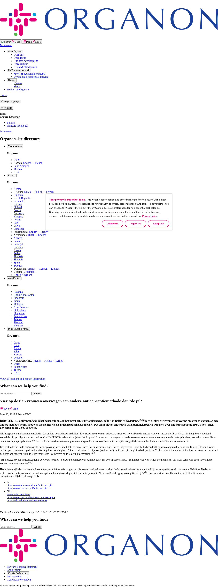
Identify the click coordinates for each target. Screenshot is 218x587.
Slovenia (18, 259)
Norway (18, 238)
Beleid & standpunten (25, 67)
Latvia (17, 225)
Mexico (18, 169)
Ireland (17, 219)
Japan (17, 300)
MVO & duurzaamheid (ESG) (30, 73)
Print (15, 408)
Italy (16, 222)
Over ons (19, 54)
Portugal (18, 244)
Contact (3, 95)
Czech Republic (22, 198)
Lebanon (18, 357)
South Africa (20, 366)
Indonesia (19, 297)
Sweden (18, 265)
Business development (26, 60)
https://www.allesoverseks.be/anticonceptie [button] (30, 485)
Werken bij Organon (18, 89)
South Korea (20, 316)
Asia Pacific (14, 278)
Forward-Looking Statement (22, 566)
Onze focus (20, 57)
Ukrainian (29, 271)
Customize (112, 223)
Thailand (18, 322)
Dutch (27, 191)
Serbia (17, 253)
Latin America (21, 165)
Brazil (17, 159)
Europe (11, 175)
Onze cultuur (21, 63)
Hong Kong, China (24, 294)
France (17, 210)
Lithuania (19, 228)
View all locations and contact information (22, 378)
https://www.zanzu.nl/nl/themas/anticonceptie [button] (31, 497)
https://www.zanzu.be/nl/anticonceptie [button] (27, 488)
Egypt (17, 342)
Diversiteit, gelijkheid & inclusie (31, 76)
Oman (17, 363)
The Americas (15, 146)
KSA (16, 351)
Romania (18, 247)
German (43, 268)
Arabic (48, 360)
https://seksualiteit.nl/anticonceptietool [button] (27, 500)
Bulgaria (18, 195)
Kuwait (18, 354)
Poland (17, 241)
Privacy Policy (149, 216)
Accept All (158, 223)
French (38, 162)
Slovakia (18, 256)
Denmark (19, 201)
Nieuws (11, 80)
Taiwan (18, 319)
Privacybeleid (14, 576)
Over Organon (15, 51)
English (11, 122)
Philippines (20, 310)
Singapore (19, 313)
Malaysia (18, 304)
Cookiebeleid (14, 569)
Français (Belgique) (17, 125)
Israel (16, 345)
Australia (18, 291)
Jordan (17, 348)
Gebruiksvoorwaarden (19, 579)
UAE (16, 372)
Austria (17, 188)
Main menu (6, 45)
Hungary (18, 216)
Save (6, 408)
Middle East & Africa (18, 329)
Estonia (18, 204)
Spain (17, 262)
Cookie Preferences (18, 573)
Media (17, 86)
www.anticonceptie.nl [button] (18, 494)
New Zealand (21, 307)
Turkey (59, 360)
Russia (17, 250)
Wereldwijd (6, 107)
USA (16, 172)
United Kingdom (23, 274)
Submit (37, 393)
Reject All (135, 223)
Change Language (10, 101)
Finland (18, 207)
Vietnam (18, 325)
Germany (19, 213)
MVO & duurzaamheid (19, 70)
